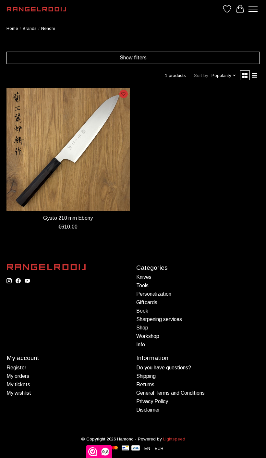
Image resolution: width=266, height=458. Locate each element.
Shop (142, 327)
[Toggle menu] (253, 9)
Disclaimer (148, 410)
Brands (30, 28)
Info (140, 344)
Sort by (201, 75)
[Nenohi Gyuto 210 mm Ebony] (68, 149)
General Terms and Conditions (170, 393)
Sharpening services (159, 319)
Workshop (147, 336)
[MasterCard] (115, 448)
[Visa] (135, 448)
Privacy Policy (152, 401)
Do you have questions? (163, 367)
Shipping (146, 376)
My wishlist (18, 393)
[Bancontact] (125, 448)
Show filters (133, 57)
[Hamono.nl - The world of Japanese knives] (36, 9)
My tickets (18, 384)
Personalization (153, 294)
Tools (142, 285)
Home (12, 28)
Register (16, 367)
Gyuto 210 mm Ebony (68, 218)
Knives (143, 277)
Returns (145, 384)
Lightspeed (174, 439)
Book (142, 311)
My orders (17, 376)
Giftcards (146, 302)
